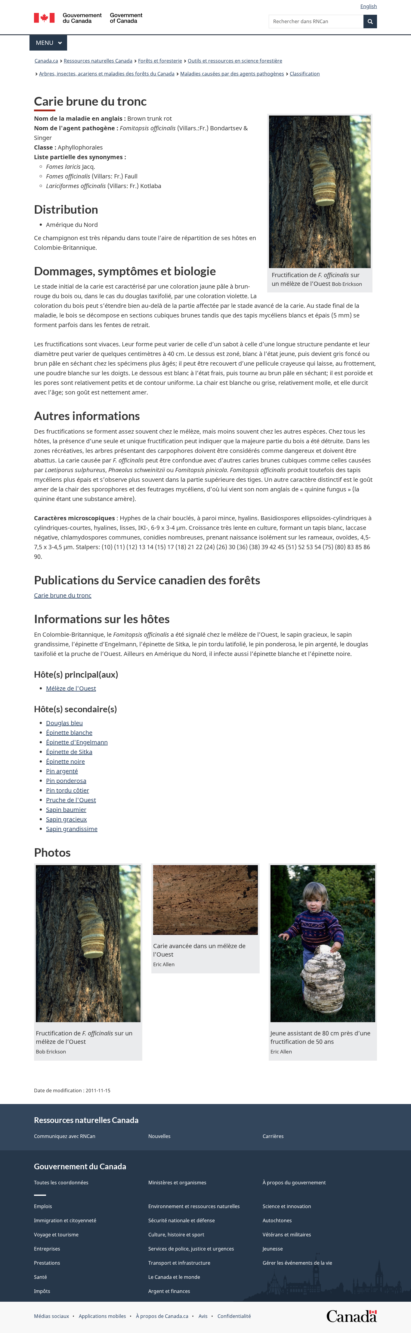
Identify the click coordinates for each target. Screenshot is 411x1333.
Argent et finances (169, 1291)
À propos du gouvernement (294, 1182)
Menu (51, 43)
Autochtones (277, 1220)
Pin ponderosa (66, 781)
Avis (203, 1316)
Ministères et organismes (177, 1182)
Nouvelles (159, 1136)
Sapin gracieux (66, 819)
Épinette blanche (69, 732)
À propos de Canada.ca (162, 1316)
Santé (40, 1277)
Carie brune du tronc (62, 595)
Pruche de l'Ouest (71, 800)
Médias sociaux (51, 1316)
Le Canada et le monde (174, 1277)
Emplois (43, 1206)
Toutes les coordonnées (61, 1182)
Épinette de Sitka (69, 752)
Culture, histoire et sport (176, 1234)
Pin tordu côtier (67, 790)
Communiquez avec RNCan (64, 1136)
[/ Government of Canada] (88, 19)
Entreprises (47, 1248)
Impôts (42, 1291)
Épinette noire (65, 761)
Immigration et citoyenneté (65, 1220)
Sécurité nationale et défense (181, 1220)
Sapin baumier (66, 810)
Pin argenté (62, 771)
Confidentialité (234, 1316)
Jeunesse (273, 1248)
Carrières (273, 1136)
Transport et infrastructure (179, 1263)
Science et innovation (287, 1206)
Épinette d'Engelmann (77, 742)
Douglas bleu (64, 723)
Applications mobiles (102, 1316)
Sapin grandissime (71, 829)
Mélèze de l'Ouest (71, 688)
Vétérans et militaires (287, 1234)
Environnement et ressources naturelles (194, 1206)
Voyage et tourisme (56, 1234)
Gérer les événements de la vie (297, 1263)
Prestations (47, 1263)
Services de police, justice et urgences (191, 1248)
